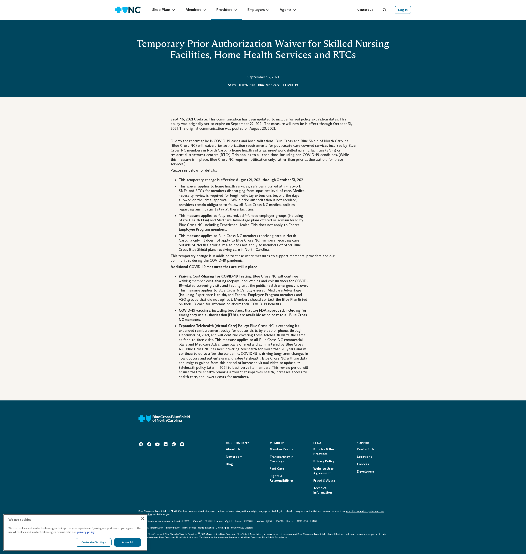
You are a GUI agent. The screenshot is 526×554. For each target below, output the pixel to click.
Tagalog (259, 521)
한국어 (209, 521)
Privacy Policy (172, 527)
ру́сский (248, 521)
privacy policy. (86, 532)
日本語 (313, 521)
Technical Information (150, 527)
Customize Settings (93, 542)
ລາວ (305, 521)
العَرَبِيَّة (228, 521)
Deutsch (290, 521)
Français (219, 521)
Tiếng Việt (197, 521)
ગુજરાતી (270, 521)
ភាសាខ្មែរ (280, 521)
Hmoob (238, 521)
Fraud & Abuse (206, 527)
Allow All (127, 542)
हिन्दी (299, 521)
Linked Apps (222, 527)
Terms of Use (188, 527)
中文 (187, 521)
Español (178, 521)
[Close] (142, 518)
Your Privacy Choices (242, 527)
